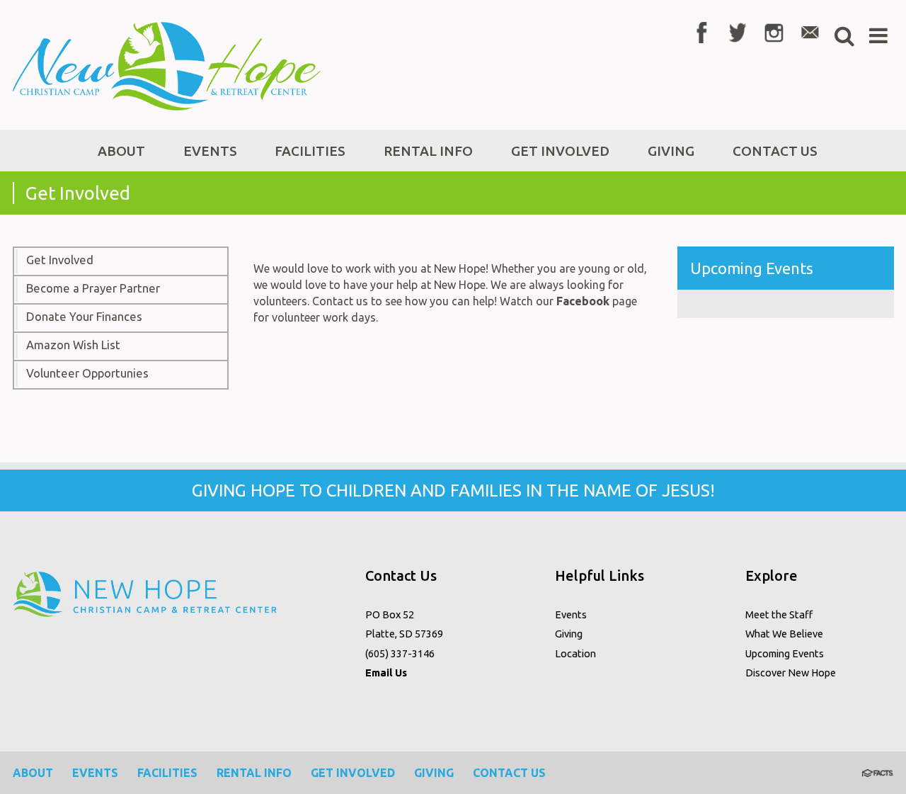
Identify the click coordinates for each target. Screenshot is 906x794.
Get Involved (59, 260)
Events (571, 614)
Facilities (167, 772)
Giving (569, 634)
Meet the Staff (779, 614)
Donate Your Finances (84, 316)
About (33, 772)
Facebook (582, 301)
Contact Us (509, 772)
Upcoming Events (784, 653)
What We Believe (784, 634)
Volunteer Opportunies (87, 373)
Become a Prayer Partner (93, 288)
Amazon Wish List (73, 345)
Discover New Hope (790, 673)
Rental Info (254, 772)
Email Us (386, 673)
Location (575, 653)
